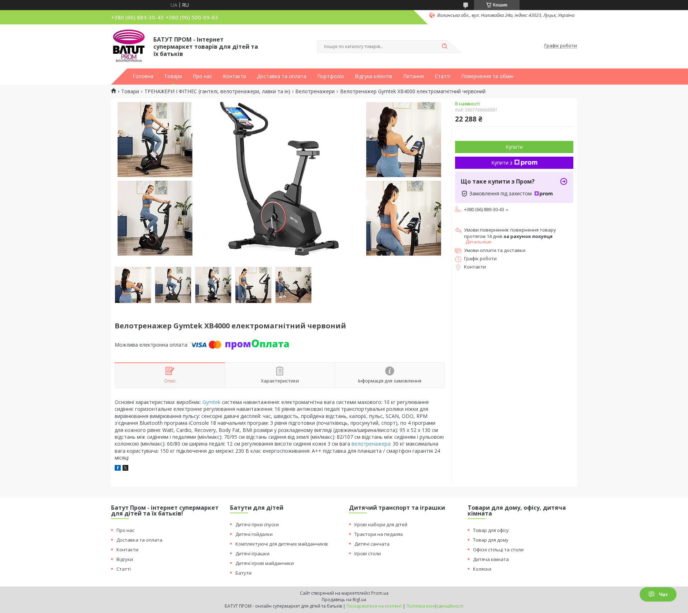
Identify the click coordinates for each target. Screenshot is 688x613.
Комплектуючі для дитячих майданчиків (281, 544)
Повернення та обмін (487, 76)
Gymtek (211, 402)
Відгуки (124, 559)
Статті (442, 76)
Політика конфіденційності (434, 606)
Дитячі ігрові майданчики (264, 563)
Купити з (501, 162)
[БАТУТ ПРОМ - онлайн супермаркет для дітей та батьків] (129, 46)
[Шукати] (444, 46)
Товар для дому (490, 540)
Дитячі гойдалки (254, 534)
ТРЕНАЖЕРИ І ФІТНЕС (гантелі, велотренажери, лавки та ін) (217, 91)
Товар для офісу (491, 530)
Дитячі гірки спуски (257, 524)
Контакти (234, 76)
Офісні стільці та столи (498, 549)
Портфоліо (330, 76)
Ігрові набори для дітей (380, 524)
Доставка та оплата (281, 76)
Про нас (202, 76)
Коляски (482, 569)
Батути (243, 573)
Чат (663, 594)
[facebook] (118, 468)
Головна (143, 76)
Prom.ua (379, 593)
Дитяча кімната (491, 559)
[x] (125, 468)
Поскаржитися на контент (374, 606)
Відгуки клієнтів (373, 76)
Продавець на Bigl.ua (344, 600)
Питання (413, 76)
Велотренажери (315, 91)
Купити (514, 146)
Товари (173, 76)
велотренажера (371, 443)
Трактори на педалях (378, 534)
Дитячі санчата (372, 544)
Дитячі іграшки (252, 553)
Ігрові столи (367, 553)
